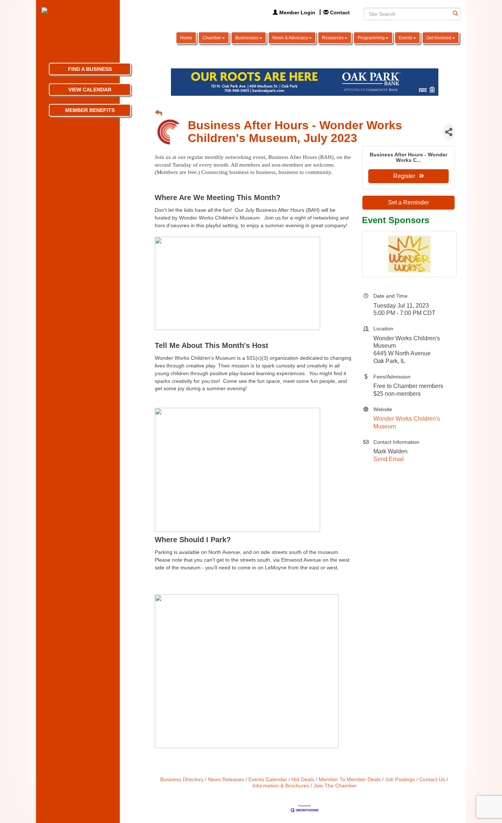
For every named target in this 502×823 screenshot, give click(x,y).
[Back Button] (158, 113)
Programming (371, 37)
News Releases (226, 779)
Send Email (388, 459)
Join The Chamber (335, 785)
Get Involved (438, 37)
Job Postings (400, 779)
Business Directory (182, 779)
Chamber (211, 37)
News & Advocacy (290, 37)
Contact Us (432, 779)
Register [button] (404, 176)
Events (405, 37)
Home (186, 37)
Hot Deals (302, 779)
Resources (333, 37)
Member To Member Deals (350, 779)
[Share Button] (449, 132)
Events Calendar (267, 779)
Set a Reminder (408, 202)
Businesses (246, 37)
